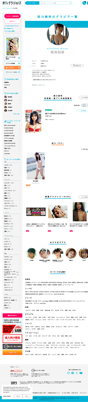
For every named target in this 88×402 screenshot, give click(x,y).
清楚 (7, 231)
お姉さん (8, 218)
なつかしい (9, 223)
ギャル (7, 208)
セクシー (8, 229)
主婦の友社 (80, 282)
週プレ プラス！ (10, 68)
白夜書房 (54, 285)
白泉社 (49, 285)
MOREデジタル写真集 (67, 292)
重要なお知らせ (12, 315)
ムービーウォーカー (68, 285)
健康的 (8, 198)
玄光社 (65, 282)
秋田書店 (28, 282)
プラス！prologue (9, 138)
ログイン (12, 21)
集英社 (74, 282)
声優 (7, 267)
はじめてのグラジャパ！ (12, 26)
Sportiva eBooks (8, 133)
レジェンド (9, 282)
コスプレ (8, 165)
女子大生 (8, 269)
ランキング (7, 85)
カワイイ (8, 226)
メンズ (8, 303)
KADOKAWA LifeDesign (55, 282)
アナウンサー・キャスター (11, 274)
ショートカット (10, 190)
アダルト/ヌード (8, 290)
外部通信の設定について (54, 392)
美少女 (8, 216)
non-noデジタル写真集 (81, 292)
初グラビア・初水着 (11, 300)
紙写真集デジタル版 (9, 135)
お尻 (7, 188)
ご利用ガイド (9, 28)
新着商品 (6, 82)
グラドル (8, 257)
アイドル (8, 259)
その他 (7, 308)
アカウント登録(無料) (12, 16)
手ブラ (8, 297)
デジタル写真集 (10, 63)
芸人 (7, 285)
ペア (7, 239)
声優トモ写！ (7, 148)
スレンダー (9, 183)
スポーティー (9, 203)
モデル (8, 264)
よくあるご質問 (10, 31)
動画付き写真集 (8, 141)
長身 (7, 195)
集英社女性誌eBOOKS (31, 294)
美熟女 (8, 221)
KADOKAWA (44, 282)
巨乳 (7, 185)
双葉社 (60, 285)
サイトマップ (83, 392)
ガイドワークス (35, 282)
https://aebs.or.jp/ (24, 384)
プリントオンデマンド (9, 146)
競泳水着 (8, 170)
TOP (4, 8)
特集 (5, 87)
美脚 (7, 193)
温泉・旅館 (9, 249)
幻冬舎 (69, 282)
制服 (7, 167)
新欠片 (45, 285)
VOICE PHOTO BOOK (9, 143)
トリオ (7, 241)
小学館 (86, 282)
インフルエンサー (10, 277)
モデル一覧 (9, 8)
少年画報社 (28, 285)
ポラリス (6, 151)
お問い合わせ (74, 392)
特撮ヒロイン (9, 280)
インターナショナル (11, 206)
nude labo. (7, 153)
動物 (7, 305)
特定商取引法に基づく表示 (39, 392)
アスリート (8, 287)
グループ (8, 244)
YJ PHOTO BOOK (8, 128)
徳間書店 (39, 285)
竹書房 (34, 285)
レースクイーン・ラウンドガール (11, 272)
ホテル (7, 246)
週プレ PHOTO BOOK (9, 125)
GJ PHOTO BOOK (8, 130)
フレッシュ (9, 201)
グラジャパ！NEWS (11, 72)
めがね (8, 173)
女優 (7, 262)
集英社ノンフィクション (46, 294)
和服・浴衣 (9, 175)
